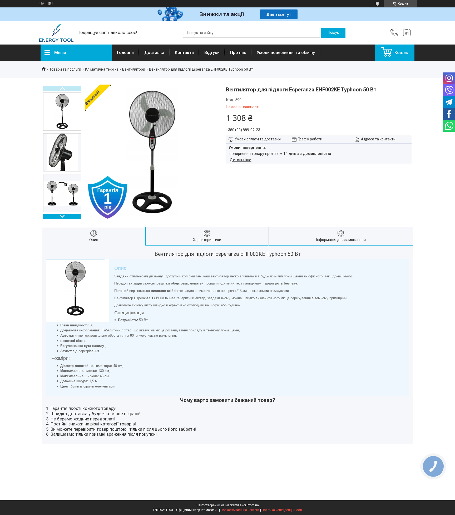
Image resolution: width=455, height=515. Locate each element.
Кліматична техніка (101, 69)
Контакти (184, 52)
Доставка (154, 52)
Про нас (238, 52)
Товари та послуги (65, 69)
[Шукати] (333, 33)
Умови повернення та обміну (286, 52)
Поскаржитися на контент (240, 510)
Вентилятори (133, 69)
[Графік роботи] (407, 32)
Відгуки (212, 52)
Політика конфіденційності (282, 510)
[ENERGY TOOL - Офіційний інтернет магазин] (56, 33)
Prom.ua (253, 505)
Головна (125, 52)
